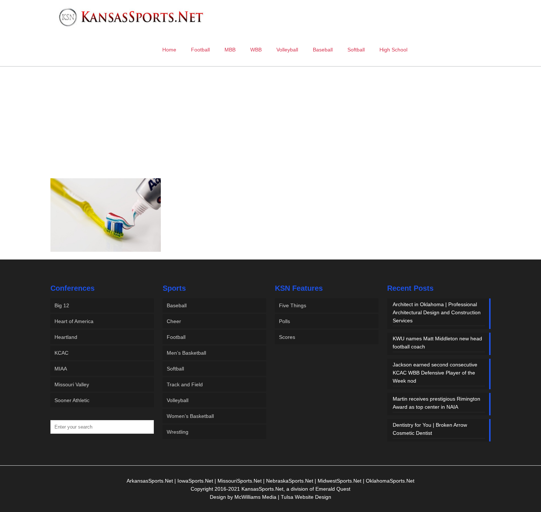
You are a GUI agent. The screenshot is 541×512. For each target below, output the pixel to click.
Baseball (177, 305)
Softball (175, 369)
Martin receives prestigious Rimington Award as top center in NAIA (436, 403)
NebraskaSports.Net (289, 481)
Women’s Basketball (190, 416)
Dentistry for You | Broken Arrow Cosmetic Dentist (430, 429)
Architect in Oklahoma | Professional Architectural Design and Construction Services (437, 312)
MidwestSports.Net (339, 481)
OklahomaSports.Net (390, 481)
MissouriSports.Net (240, 481)
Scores (287, 337)
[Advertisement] (270, 127)
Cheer (174, 321)
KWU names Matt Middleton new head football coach (437, 343)
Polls (284, 321)
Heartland (65, 337)
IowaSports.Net (195, 481)
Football (176, 337)
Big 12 (61, 305)
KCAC (61, 353)
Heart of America (73, 321)
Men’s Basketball (186, 353)
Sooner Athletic (71, 400)
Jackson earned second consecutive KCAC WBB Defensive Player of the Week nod (435, 373)
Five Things (292, 305)
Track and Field (185, 384)
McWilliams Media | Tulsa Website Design (282, 497)
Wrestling (177, 432)
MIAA (60, 369)
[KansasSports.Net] (132, 16)
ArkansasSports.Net (150, 481)
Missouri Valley (71, 384)
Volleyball (177, 400)
